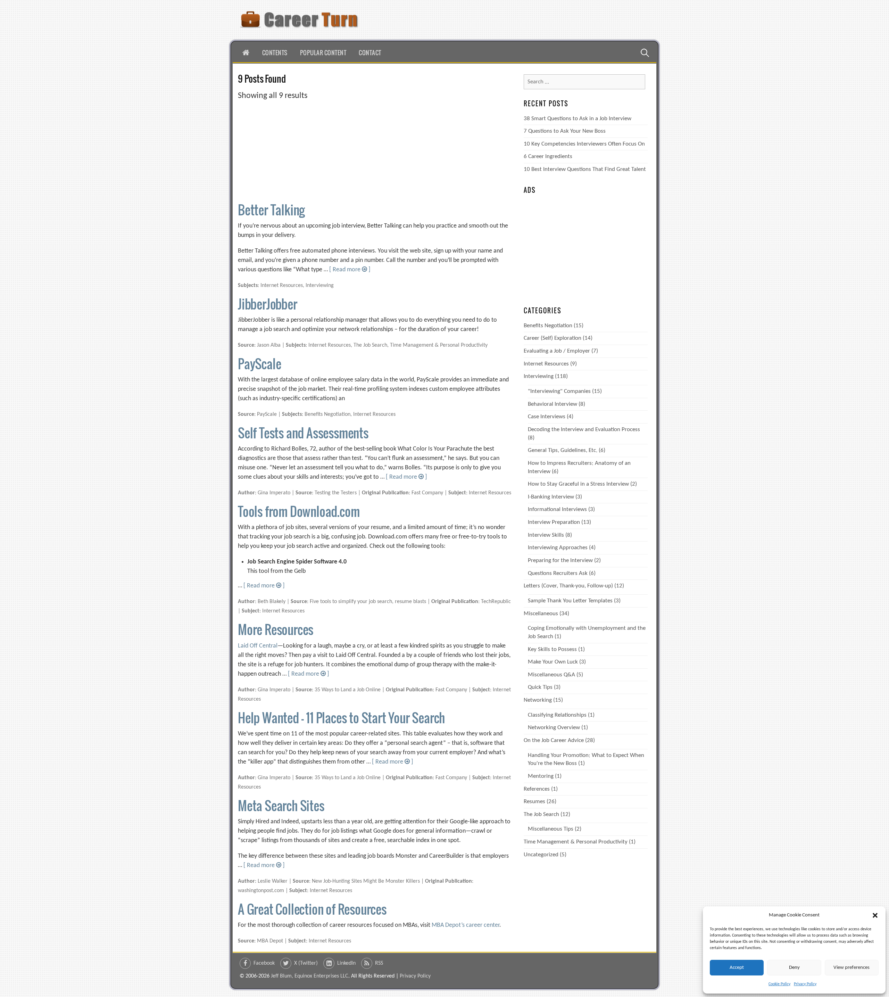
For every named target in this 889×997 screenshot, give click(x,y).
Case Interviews (546, 417)
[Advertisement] (375, 150)
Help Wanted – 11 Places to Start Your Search (341, 717)
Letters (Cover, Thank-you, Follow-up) (568, 586)
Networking (538, 700)
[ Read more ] (350, 269)
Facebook (264, 963)
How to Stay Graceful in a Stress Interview (578, 484)
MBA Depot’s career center (465, 925)
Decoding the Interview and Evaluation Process (584, 429)
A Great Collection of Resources (312, 909)
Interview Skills (546, 535)
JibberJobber (267, 304)
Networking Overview (554, 728)
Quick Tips (540, 687)
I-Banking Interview (551, 497)
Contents (275, 52)
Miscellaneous (541, 614)
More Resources (275, 629)
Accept (737, 967)
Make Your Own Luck (553, 662)
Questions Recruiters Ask (558, 573)
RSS (379, 963)
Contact (370, 52)
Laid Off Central (257, 646)
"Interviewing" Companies (559, 391)
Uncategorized (541, 855)
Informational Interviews (557, 509)
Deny (794, 967)
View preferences (851, 967)
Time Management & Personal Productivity (576, 842)
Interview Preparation (554, 522)
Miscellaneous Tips (550, 829)
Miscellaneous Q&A (551, 675)
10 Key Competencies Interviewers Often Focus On (584, 144)
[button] (875, 915)
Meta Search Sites (281, 805)
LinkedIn (346, 963)
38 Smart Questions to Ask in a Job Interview (577, 119)
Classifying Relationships (557, 715)
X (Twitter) (306, 963)
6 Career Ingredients (548, 156)
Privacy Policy (805, 984)
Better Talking (271, 209)
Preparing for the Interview (560, 560)
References (537, 789)
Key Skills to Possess (552, 649)
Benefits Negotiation (548, 326)
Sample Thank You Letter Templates (570, 601)
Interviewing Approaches (558, 548)
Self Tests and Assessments (303, 432)
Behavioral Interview (552, 404)
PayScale (259, 363)
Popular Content (323, 52)
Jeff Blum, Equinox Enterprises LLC (309, 976)
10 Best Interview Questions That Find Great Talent (585, 169)
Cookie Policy (779, 984)
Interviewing (539, 376)
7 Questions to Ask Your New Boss (565, 131)
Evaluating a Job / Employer (557, 351)
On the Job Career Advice (554, 740)
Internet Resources (546, 364)
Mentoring (541, 776)
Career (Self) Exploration (552, 338)
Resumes (534, 802)
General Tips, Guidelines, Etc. (562, 450)
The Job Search (541, 814)
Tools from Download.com (298, 511)
